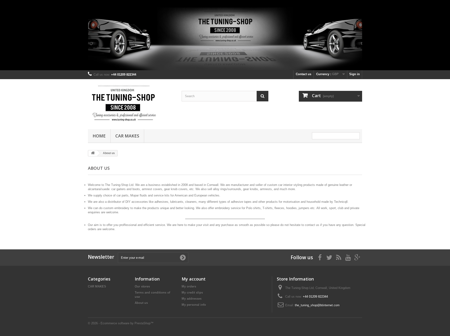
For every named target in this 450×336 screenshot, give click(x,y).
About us (141, 303)
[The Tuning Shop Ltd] (131, 103)
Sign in (354, 74)
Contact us (303, 74)
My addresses (192, 298)
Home (99, 136)
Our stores (142, 286)
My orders (189, 286)
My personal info (194, 304)
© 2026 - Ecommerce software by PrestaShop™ (121, 323)
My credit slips (192, 292)
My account (194, 279)
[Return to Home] (92, 153)
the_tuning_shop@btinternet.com (317, 305)
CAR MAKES (127, 136)
